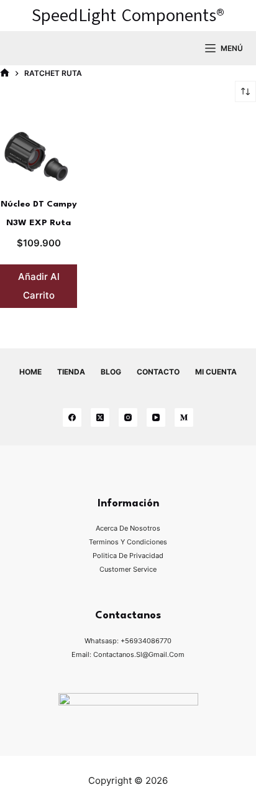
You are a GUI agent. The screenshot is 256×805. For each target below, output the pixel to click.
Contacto (158, 371)
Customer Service (128, 569)
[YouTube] (156, 417)
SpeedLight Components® (128, 15)
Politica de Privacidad (128, 555)
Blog (111, 371)
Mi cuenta (216, 371)
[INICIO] (4, 73)
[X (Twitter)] (100, 417)
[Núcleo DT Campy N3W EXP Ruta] (38, 156)
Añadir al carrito (39, 286)
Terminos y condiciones (128, 541)
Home (30, 371)
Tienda (71, 371)
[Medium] (184, 417)
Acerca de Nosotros (128, 528)
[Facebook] (72, 417)
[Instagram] (128, 417)
